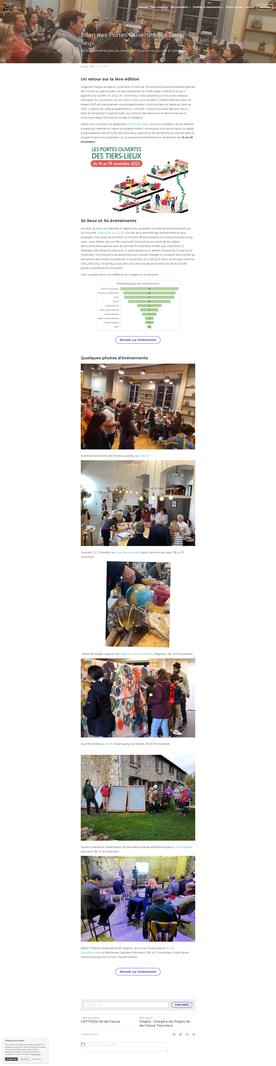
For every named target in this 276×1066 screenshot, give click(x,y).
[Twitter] (180, 1034)
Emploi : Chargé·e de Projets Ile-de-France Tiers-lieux (165, 1023)
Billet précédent (91, 1018)
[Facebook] (173, 1034)
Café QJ (144, 455)
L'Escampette (184, 847)
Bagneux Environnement (137, 654)
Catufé (109, 743)
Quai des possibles (127, 552)
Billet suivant (145, 1018)
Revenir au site (90, 1034)
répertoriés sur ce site (111, 232)
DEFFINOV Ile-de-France (100, 1021)
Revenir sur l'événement (138, 340)
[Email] (193, 1034)
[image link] (8, 7)
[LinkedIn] (187, 1034)
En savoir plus (36, 1054)
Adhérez (265, 7)
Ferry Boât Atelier (138, 124)
